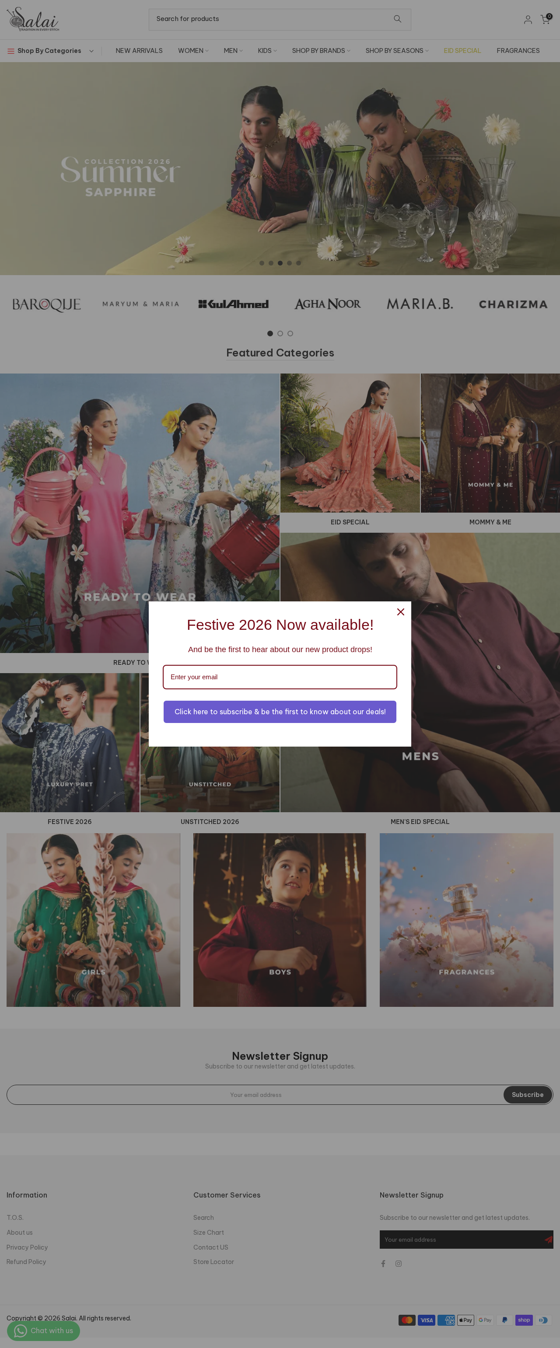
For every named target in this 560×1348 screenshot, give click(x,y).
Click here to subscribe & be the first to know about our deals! (280, 711)
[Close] (400, 611)
